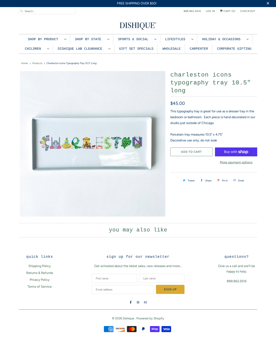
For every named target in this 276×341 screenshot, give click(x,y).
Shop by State (90, 39)
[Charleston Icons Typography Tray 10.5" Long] (92, 144)
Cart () (229, 11)
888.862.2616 (192, 11)
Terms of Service (39, 286)
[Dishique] (138, 25)
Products (37, 63)
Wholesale (171, 49)
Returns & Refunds (39, 273)
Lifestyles (177, 39)
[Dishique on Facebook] (130, 302)
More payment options (236, 162)
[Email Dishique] (145, 302)
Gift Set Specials (136, 49)
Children (35, 49)
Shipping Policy (39, 266)
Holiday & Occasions (223, 39)
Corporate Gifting (234, 49)
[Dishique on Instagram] (138, 302)
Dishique (129, 318)
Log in (210, 11)
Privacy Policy (40, 280)
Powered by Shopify (150, 318)
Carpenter (199, 49)
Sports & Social (135, 39)
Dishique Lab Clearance (82, 49)
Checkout (247, 11)
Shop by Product (45, 39)
